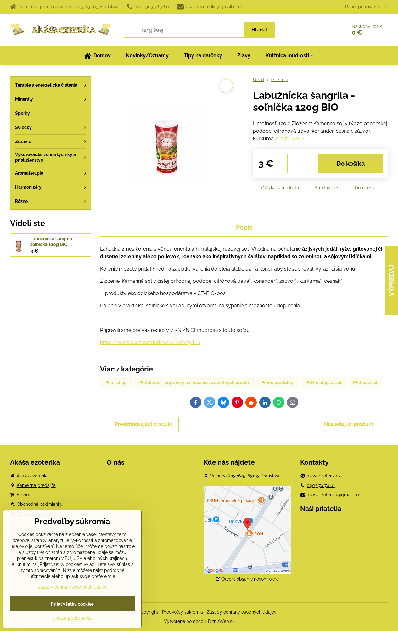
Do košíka (350, 163)
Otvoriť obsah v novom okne (249, 579)
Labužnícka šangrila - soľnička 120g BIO (52, 241)
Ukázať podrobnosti (72, 618)
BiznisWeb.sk (221, 621)
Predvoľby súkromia (182, 612)
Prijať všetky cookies (72, 603)
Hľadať (259, 30)
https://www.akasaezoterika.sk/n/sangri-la (150, 342)
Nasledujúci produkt (348, 424)
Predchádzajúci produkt (143, 424)
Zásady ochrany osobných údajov (241, 612)
